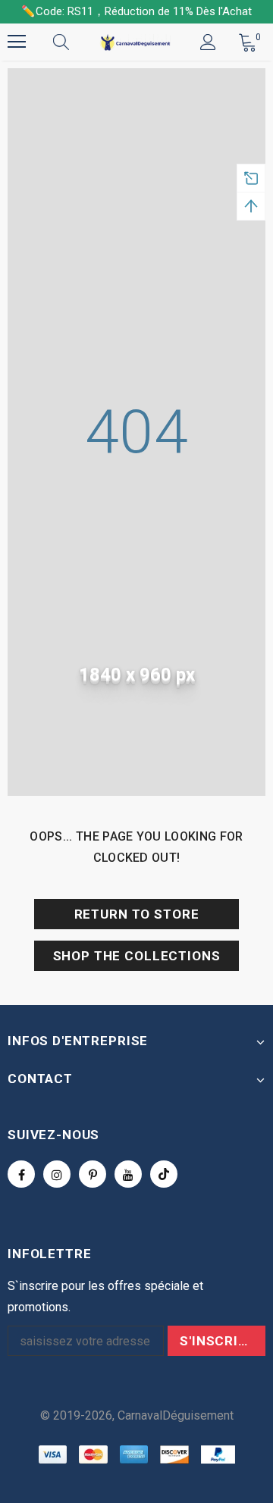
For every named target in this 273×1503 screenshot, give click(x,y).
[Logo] (135, 42)
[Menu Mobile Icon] (17, 42)
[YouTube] (128, 1174)
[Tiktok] (163, 1174)
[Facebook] (21, 1174)
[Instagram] (57, 1174)
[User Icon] (208, 42)
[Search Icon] (76, 42)
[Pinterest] (92, 1174)
